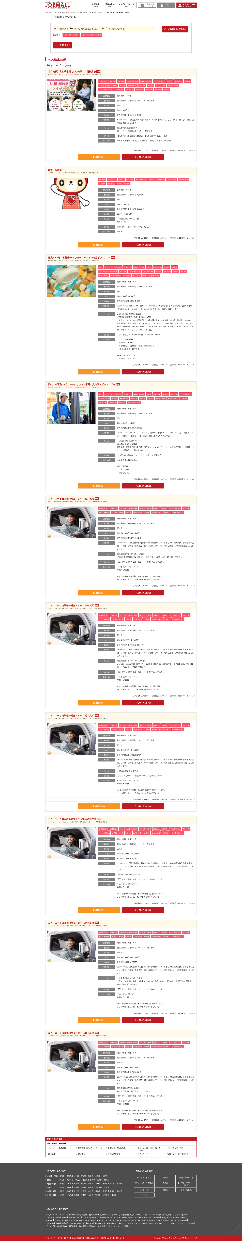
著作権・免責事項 (63, 1238)
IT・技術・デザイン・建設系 (186, 1184)
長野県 (97, 1183)
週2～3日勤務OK (141, 1217)
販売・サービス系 (186, 1177)
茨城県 (99, 1180)
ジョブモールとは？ (126, 5)
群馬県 (106, 1180)
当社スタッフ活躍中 (122, 1226)
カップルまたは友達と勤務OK (125, 1220)
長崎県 (76, 1195)
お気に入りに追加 (144, 157)
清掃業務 (51, 1154)
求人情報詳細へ (99, 157)
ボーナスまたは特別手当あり (123, 1214)
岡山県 (76, 1191)
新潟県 (61, 1183)
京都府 (69, 1187)
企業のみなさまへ (107, 1238)
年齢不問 (120, 1223)
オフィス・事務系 (144, 1177)
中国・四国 (51, 1191)
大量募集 (129, 1223)
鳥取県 (61, 1191)
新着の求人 (109, 5)
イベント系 (144, 1189)
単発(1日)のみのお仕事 (171, 1217)
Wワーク (141, 1220)
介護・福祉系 (186, 1189)
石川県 (76, 1183)
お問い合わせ (119, 1238)
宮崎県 (97, 1195)
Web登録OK (62, 1226)
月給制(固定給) (81, 1214)
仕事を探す (96, 5)
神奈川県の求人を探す (69, 12)
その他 (144, 1195)
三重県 (106, 1187)
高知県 (119, 1191)
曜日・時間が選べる (125, 1217)
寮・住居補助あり (154, 1220)
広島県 (83, 1191)
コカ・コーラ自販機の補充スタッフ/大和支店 (71, 922)
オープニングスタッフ (145, 1214)
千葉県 (85, 1180)
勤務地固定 (83, 1226)
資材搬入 (81, 1154)
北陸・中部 (51, 1183)
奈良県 (90, 1187)
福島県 (105, 1176)
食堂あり (166, 1220)
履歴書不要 (72, 1226)
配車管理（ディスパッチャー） (90, 1147)
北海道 (61, 1176)
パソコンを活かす (90, 1217)
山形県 (97, 1176)
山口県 (90, 1191)
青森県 (69, 1176)
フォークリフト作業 (175, 1147)
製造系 (165, 1183)
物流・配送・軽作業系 (57, 1143)
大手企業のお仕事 (69, 1223)
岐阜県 (105, 1183)
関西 (49, 1187)
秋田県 (90, 1176)
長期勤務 (68, 1220)
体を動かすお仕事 (53, 1217)
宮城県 (83, 1176)
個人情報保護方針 (78, 1238)
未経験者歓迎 (100, 1223)
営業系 (165, 1177)
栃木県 (92, 1180)
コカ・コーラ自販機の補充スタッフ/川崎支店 (71, 605)
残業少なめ (59, 1220)
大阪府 (61, 1187)
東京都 (61, 1180)
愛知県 (119, 1183)
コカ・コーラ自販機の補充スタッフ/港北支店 (71, 715)
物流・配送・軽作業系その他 (178, 1154)
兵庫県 (76, 1187)
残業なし (184, 1217)
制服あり (89, 1223)
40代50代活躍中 (155, 1223)
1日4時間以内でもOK (106, 1217)
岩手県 (76, 1176)
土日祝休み (189, 1223)
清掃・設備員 (55, 169)
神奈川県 (70, 1180)
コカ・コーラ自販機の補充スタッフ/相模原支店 (72, 819)
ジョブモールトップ (52, 12)
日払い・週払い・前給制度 (63, 1214)
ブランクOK (50, 1226)
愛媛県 (112, 1191)
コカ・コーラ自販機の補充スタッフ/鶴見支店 (71, 1032)
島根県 (69, 1191)
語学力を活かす (75, 1217)
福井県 (83, 1183)
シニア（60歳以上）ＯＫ (173, 1223)
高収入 (48, 1214)
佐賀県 (69, 1195)
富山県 (69, 1183)
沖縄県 (113, 1195)
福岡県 (61, 1195)
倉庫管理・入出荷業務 (116, 1147)
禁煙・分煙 (182, 1220)
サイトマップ (50, 1238)
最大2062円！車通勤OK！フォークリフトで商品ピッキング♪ (79, 257)
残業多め (49, 1220)
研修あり (92, 1226)
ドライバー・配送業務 (57, 1147)
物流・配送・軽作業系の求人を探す (92, 12)
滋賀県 (83, 1187)
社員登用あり (105, 1214)
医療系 (165, 1189)
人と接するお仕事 (180, 1214)
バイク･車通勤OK (53, 1223)
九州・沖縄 (51, 1195)
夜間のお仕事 (154, 1217)
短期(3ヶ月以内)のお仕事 (101, 1220)
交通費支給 (93, 1214)
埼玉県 (77, 1180)
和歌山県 (98, 1187)
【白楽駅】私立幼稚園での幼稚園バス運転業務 (72, 71)
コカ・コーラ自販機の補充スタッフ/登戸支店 (71, 498)
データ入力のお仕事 (164, 1214)
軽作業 (64, 1217)
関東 (49, 1180)
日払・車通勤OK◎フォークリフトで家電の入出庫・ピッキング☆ (81, 384)
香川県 (105, 1191)
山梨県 (90, 1183)
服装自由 (80, 1223)
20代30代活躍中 (141, 1223)
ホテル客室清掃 (114, 1154)
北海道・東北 (52, 1176)
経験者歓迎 (111, 1223)
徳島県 (97, 1191)
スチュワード (143, 1154)
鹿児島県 (106, 1195)
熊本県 (83, 1195)
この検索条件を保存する (176, 29)
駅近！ (173, 1220)
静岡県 (112, 1183)
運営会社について (92, 1238)
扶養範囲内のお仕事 (82, 1220)
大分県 (90, 1195)
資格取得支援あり (105, 1226)
